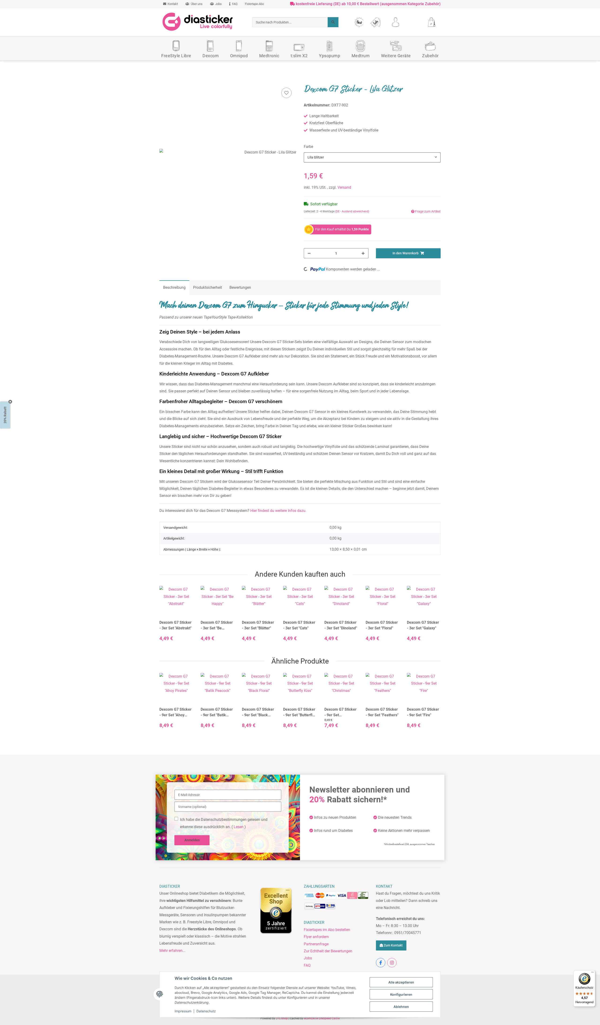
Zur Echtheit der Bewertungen (328, 951)
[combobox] (372, 157)
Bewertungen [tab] (240, 287)
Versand (344, 187)
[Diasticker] (198, 22)
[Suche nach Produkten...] (333, 22)
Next (433, 618)
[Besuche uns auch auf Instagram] (392, 962)
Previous (167, 618)
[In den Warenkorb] (163, 80)
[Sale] (375, 22)
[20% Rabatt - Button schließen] (11, 402)
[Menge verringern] (309, 253)
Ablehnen (401, 1007)
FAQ (307, 965)
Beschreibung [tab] (174, 287)
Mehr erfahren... (172, 950)
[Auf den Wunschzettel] (286, 93)
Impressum (183, 1011)
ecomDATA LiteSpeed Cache (322, 1018)
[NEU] (359, 22)
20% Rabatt (5, 415)
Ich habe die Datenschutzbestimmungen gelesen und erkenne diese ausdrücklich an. (223, 823)
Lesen (238, 827)
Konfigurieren (401, 994)
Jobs (308, 958)
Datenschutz (206, 1011)
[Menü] (592, 973)
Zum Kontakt (393, 945)
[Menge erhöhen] (363, 253)
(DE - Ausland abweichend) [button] (352, 211)
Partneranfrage (316, 944)
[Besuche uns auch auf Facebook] (380, 962)
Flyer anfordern (316, 937)
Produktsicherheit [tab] (207, 287)
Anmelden (192, 840)
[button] (395, 22)
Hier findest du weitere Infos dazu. (278, 510)
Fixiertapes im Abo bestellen (327, 929)
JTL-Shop (282, 1018)
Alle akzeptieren (401, 982)
